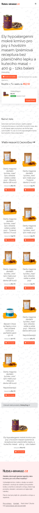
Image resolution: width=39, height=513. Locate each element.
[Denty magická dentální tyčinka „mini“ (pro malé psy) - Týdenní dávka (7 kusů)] (29, 159)
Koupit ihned (30, 100)
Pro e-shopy (7, 503)
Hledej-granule (11, 4)
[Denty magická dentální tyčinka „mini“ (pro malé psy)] (29, 214)
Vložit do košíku (10, 77)
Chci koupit (10, 190)
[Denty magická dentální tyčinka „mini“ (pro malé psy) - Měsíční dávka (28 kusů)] (9, 257)
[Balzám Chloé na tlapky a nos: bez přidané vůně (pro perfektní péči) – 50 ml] (9, 312)
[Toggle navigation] (35, 4)
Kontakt (16, 503)
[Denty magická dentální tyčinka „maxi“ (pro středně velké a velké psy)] (29, 257)
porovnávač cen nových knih (16, 506)
